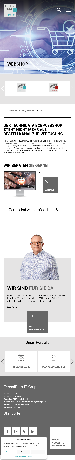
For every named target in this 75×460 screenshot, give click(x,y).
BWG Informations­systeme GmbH (16, 404)
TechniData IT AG (10, 393)
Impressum (30, 456)
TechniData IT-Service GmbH (14, 396)
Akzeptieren (9, 452)
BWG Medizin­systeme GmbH (14, 407)
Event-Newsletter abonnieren (58, 442)
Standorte (12, 413)
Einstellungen (38, 452)
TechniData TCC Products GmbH (16, 399)
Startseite (7, 110)
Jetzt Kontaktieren (36, 328)
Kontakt (49, 189)
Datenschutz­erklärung (20, 456)
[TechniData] (10, 10)
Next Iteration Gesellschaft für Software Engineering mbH (25, 402)
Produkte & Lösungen (20, 110)
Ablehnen (24, 452)
